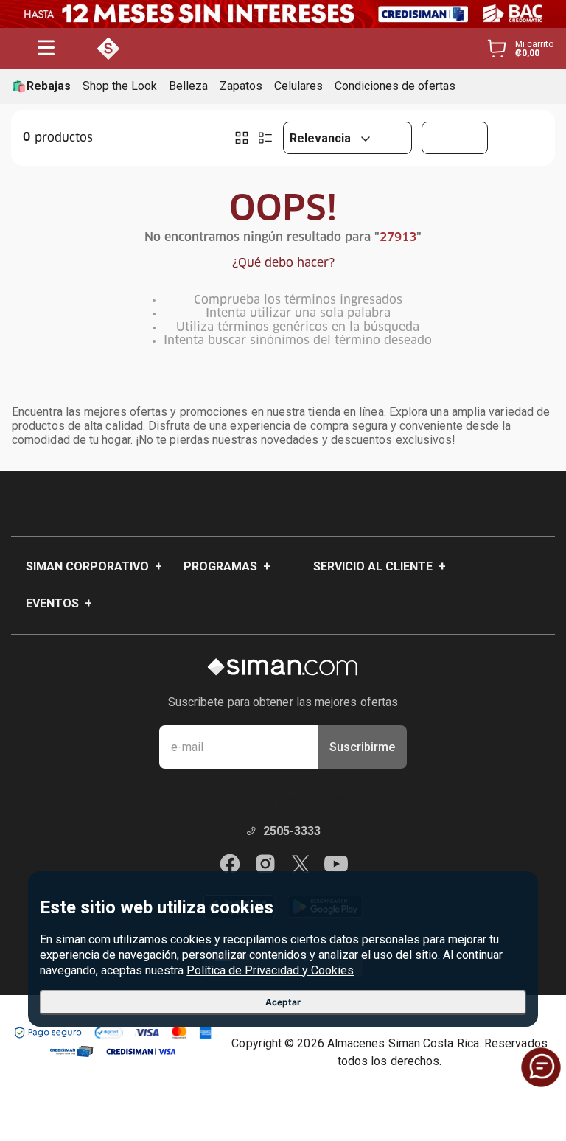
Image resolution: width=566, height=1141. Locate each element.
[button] (46, 49)
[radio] (242, 138)
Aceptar (283, 1002)
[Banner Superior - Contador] (283, 14)
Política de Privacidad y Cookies (270, 970)
